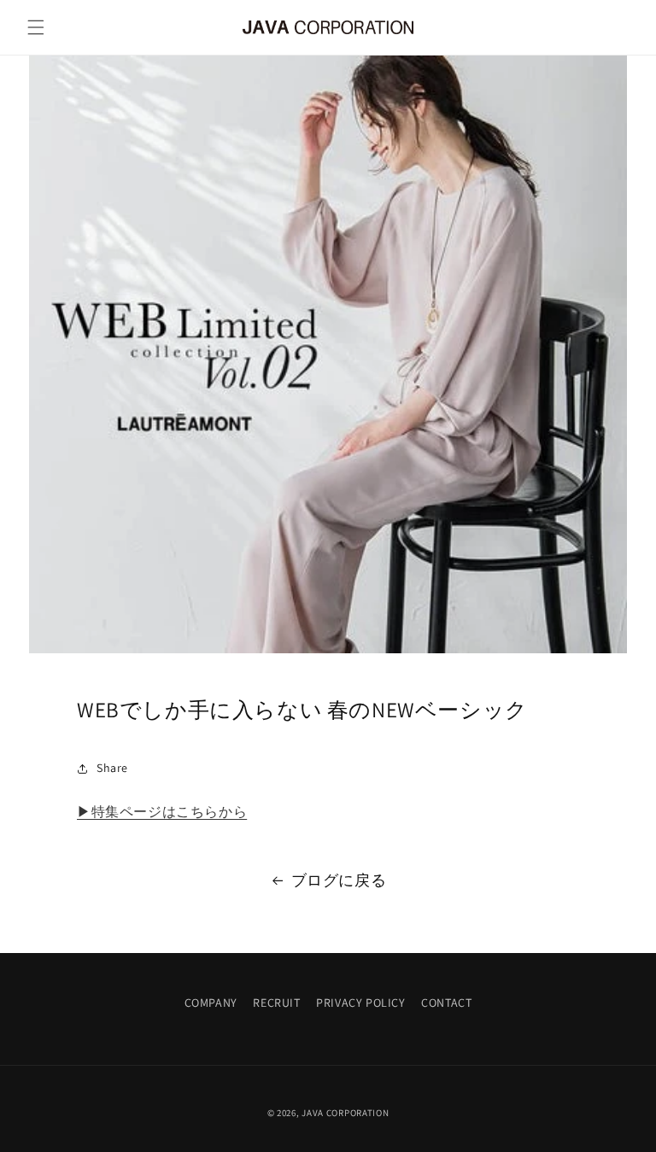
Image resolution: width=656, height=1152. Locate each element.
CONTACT (446, 1002)
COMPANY (210, 1002)
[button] (36, 27)
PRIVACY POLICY (360, 1002)
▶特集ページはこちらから (162, 812)
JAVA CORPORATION (345, 1113)
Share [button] (112, 767)
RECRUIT (276, 1002)
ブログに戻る (339, 880)
